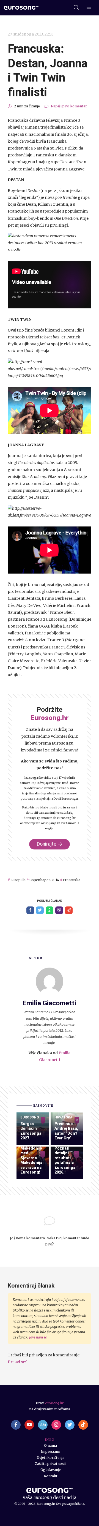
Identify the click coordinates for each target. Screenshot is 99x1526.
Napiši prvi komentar (69, 106)
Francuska (71, 880)
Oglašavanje (50, 1470)
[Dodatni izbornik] (89, 8)
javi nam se (38, 1337)
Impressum (50, 1451)
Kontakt (50, 1476)
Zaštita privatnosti (50, 1464)
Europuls (18, 880)
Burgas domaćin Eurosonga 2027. (30, 1131)
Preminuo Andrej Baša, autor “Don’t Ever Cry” (66, 1131)
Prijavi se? (17, 1361)
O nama (50, 1445)
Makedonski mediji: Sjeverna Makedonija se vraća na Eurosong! (31, 1160)
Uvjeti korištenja (50, 1458)
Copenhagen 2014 (44, 880)
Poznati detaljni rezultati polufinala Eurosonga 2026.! (64, 1160)
